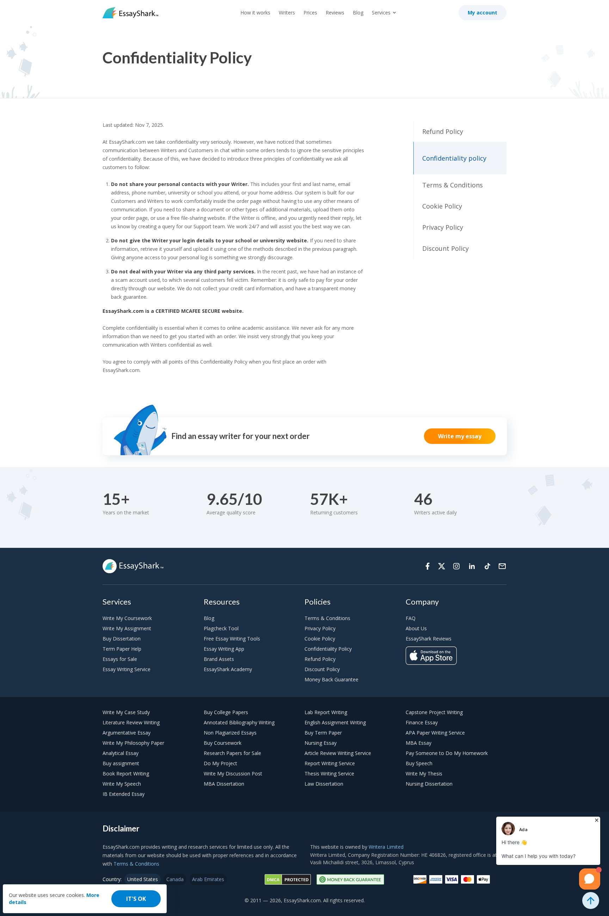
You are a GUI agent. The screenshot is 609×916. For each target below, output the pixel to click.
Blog (358, 12)
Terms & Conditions (452, 185)
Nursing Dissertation (429, 783)
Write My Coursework (127, 618)
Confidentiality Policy (328, 648)
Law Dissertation (323, 783)
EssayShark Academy (228, 669)
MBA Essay (418, 742)
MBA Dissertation (224, 783)
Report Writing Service (329, 763)
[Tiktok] (487, 566)
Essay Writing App (224, 648)
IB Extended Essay (123, 794)
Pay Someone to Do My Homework (447, 753)
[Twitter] (441, 566)
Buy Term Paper (323, 732)
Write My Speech (122, 783)
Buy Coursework (222, 742)
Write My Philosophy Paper (133, 742)
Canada (175, 879)
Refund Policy (442, 131)
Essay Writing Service (126, 669)
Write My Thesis (424, 773)
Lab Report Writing (325, 712)
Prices (310, 12)
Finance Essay (422, 722)
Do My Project (220, 763)
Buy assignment (121, 763)
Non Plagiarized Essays (230, 732)
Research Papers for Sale (232, 753)
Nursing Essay (320, 742)
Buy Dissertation (122, 638)
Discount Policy (445, 248)
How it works (255, 12)
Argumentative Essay (126, 732)
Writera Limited (386, 846)
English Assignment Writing (335, 722)
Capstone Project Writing (434, 712)
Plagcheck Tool (221, 628)
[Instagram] (456, 566)
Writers (287, 12)
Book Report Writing (126, 773)
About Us (416, 628)
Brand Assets (219, 659)
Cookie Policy (442, 206)
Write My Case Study (126, 712)
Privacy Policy (442, 227)
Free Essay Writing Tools (232, 638)
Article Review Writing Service (337, 753)
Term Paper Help (122, 648)
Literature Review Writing (131, 722)
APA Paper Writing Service (435, 732)
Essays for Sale (120, 659)
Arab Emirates (208, 879)
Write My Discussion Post (233, 773)
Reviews (335, 12)
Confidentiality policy (454, 158)
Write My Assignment (127, 628)
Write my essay (459, 436)
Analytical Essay (121, 753)
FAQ (411, 618)
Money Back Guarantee (331, 679)
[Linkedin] (472, 566)
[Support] (502, 566)
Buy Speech (419, 763)
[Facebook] (427, 566)
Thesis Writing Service (329, 773)
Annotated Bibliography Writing (239, 722)
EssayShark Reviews (428, 638)
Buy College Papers (226, 712)
